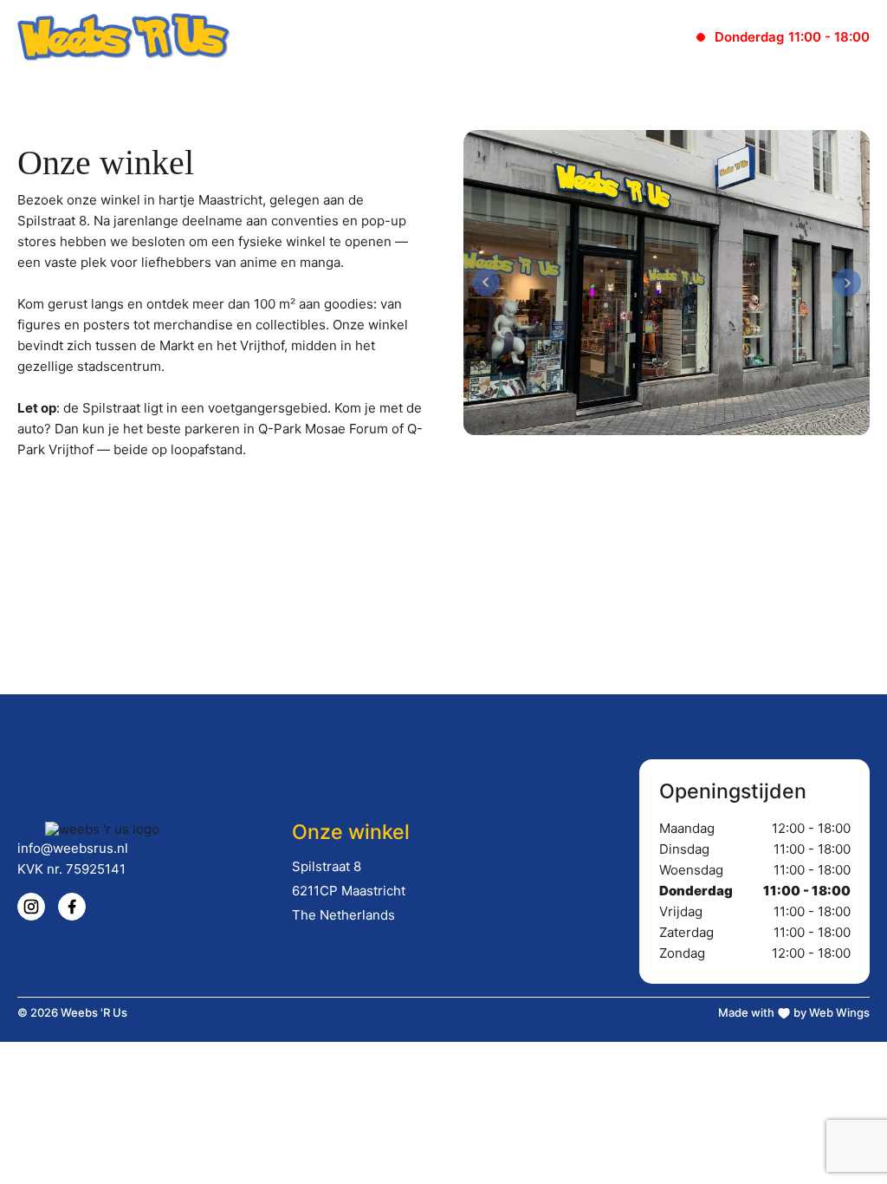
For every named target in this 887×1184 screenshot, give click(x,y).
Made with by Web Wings (794, 1012)
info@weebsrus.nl (72, 848)
